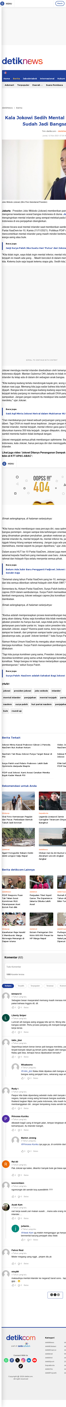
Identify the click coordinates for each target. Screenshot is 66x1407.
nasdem (7, 704)
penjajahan (30, 697)
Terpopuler (23, 85)
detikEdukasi (50, 1346)
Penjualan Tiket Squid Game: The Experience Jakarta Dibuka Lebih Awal (41, 899)
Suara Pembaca (54, 85)
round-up (17, 711)
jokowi (6, 691)
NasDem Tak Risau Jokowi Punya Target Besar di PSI (27, 755)
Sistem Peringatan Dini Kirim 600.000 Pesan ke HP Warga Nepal (41, 935)
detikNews (7, 108)
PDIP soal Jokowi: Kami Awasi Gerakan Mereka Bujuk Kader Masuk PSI (26, 774)
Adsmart (9, 85)
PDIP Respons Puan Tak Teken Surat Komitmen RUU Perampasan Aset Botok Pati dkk (12, 901)
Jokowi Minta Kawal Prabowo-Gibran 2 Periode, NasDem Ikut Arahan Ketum (26, 746)
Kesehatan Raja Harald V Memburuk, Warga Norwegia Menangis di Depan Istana (13, 937)
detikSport (49, 1361)
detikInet (49, 1354)
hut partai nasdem (41, 704)
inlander (56, 691)
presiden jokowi (22, 691)
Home (7, 78)
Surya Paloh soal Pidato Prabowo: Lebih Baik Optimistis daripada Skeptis (25, 764)
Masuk (60, 3)
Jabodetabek (30, 78)
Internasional (47, 78)
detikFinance (50, 1350)
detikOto (49, 1369)
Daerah (36, 85)
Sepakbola (49, 1365)
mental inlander (12, 697)
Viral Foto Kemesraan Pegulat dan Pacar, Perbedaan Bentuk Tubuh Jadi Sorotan (17, 819)
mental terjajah (48, 697)
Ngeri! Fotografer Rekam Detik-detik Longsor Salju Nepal (18, 854)
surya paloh (22, 704)
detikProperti (50, 1373)
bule (5, 711)
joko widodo (41, 691)
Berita (16, 78)
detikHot (48, 1358)
